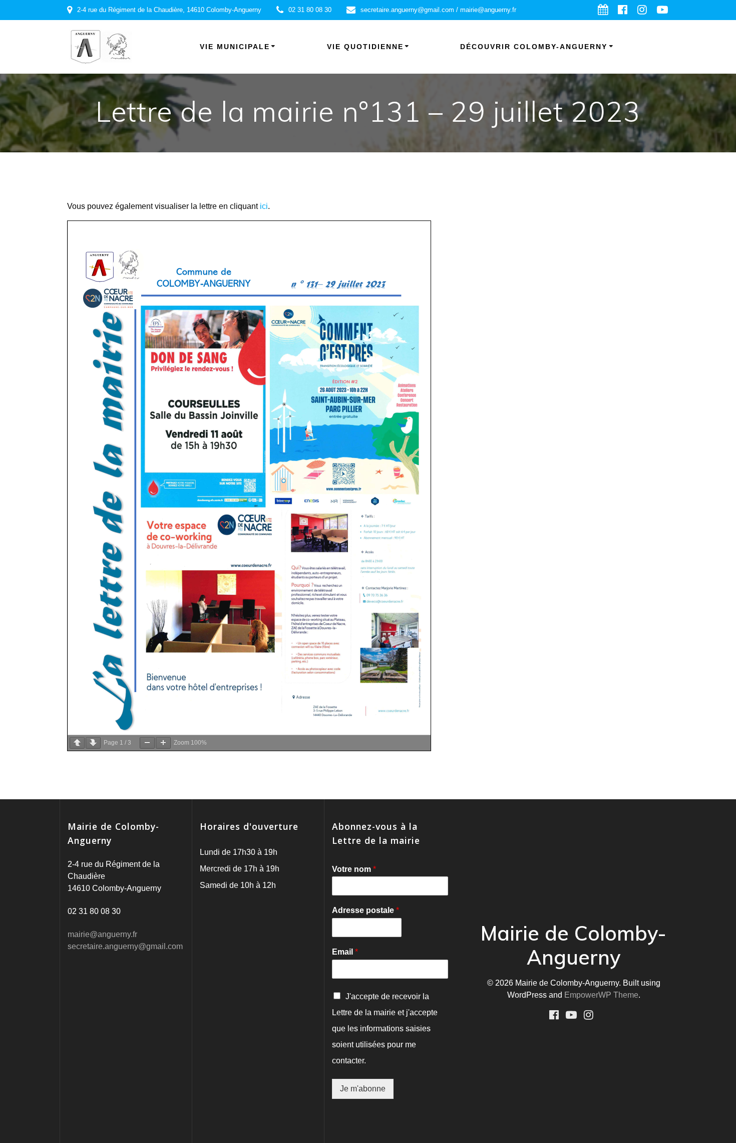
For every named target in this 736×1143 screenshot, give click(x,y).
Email (345, 952)
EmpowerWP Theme (601, 995)
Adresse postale (365, 910)
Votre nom (354, 869)
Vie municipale (235, 47)
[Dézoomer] (147, 743)
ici (264, 206)
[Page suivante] (93, 743)
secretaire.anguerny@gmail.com (125, 946)
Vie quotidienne (365, 47)
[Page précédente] (77, 743)
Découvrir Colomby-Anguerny (533, 47)
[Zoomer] (163, 743)
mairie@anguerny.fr (102, 934)
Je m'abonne (363, 1088)
